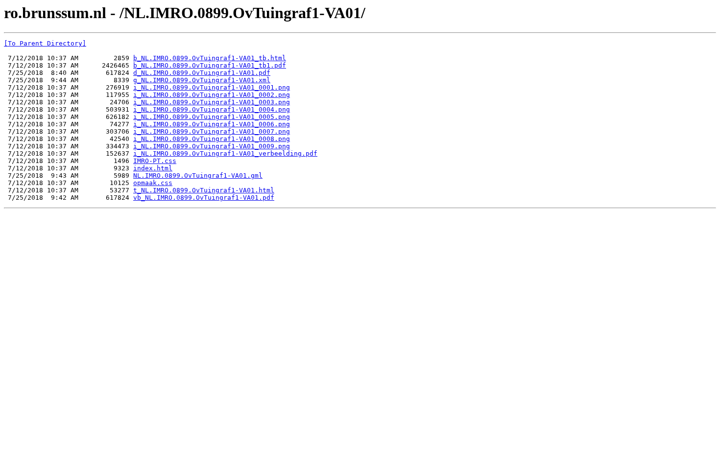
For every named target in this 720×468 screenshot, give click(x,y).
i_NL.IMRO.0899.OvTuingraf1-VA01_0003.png (211, 102)
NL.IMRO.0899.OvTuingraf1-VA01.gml (198, 175)
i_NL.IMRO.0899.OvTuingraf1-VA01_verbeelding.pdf (225, 153)
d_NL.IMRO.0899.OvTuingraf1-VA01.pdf (201, 72)
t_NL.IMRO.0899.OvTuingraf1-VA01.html (203, 190)
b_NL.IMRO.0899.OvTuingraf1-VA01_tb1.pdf (209, 65)
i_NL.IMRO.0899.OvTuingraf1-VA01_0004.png (211, 109)
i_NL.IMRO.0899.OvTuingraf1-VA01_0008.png (211, 138)
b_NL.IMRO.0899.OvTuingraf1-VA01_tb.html (209, 58)
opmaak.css (152, 183)
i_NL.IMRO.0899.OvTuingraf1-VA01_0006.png (211, 124)
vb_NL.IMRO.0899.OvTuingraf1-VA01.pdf (203, 197)
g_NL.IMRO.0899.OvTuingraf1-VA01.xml (201, 80)
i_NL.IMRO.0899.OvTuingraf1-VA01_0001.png (211, 87)
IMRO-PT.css (154, 160)
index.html (152, 168)
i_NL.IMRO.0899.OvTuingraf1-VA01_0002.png (211, 94)
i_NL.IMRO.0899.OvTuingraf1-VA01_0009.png (211, 146)
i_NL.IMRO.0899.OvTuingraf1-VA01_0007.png (211, 131)
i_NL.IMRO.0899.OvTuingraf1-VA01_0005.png (211, 116)
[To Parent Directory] (45, 43)
